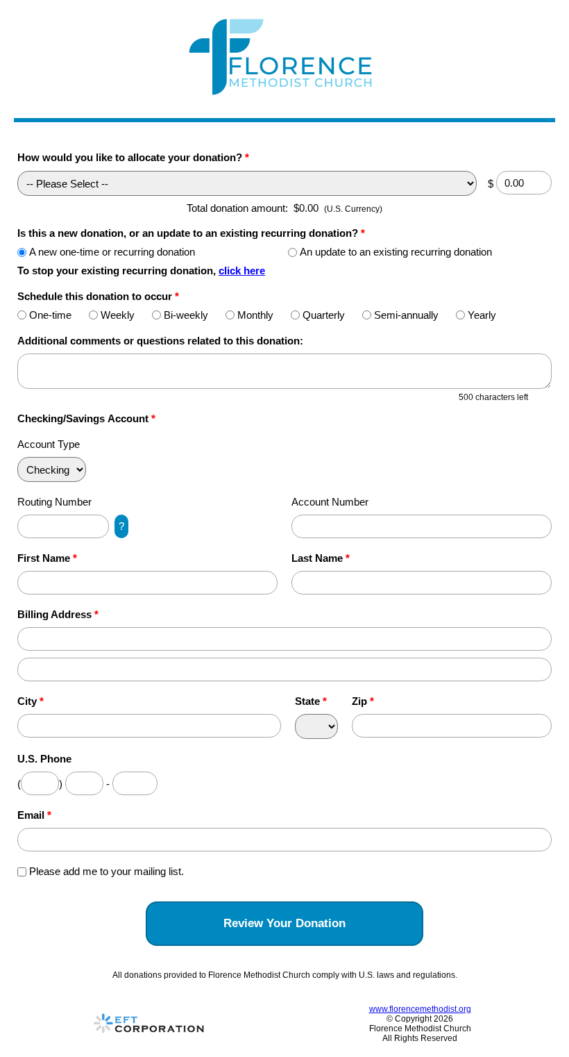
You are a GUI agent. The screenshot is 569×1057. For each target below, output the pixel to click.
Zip (363, 701)
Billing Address (58, 614)
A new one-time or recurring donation (112, 252)
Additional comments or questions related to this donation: (160, 341)
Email (34, 815)
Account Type (48, 444)
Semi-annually (406, 315)
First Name (47, 558)
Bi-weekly (186, 315)
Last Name (320, 558)
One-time (50, 315)
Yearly (482, 315)
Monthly (255, 315)
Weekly (118, 315)
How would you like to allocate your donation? (133, 157)
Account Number (329, 502)
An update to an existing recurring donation (396, 252)
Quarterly (324, 315)
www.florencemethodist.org (420, 1009)
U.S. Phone (44, 759)
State (311, 701)
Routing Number (54, 502)
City (30, 701)
